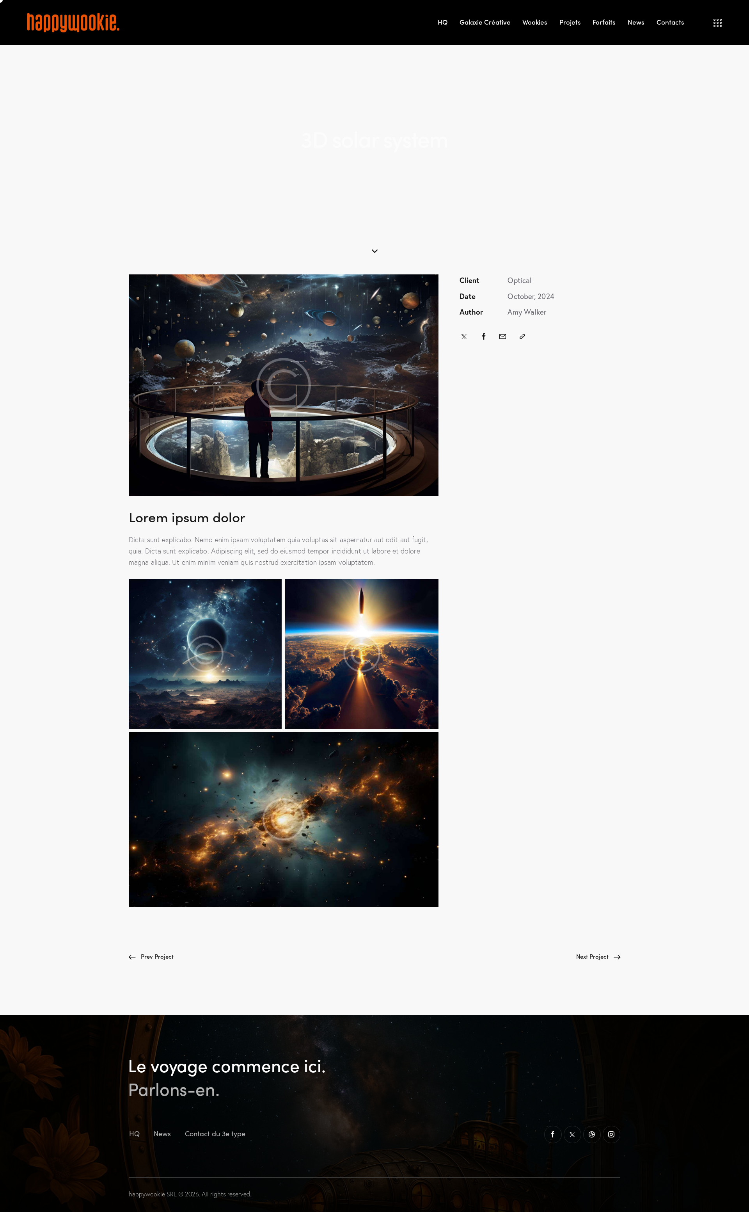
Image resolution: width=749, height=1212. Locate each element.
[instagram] (611, 1134)
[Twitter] (464, 336)
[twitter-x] (572, 1134)
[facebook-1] (553, 1134)
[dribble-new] (592, 1134)
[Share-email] (502, 336)
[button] (522, 336)
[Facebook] (484, 336)
